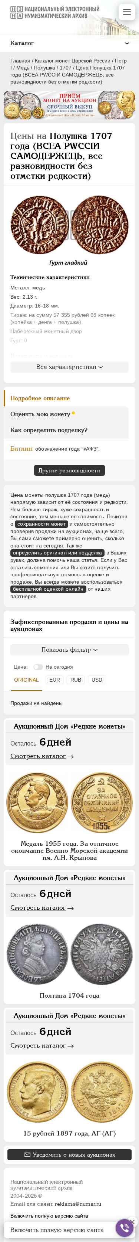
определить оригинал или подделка (57, 553)
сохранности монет (41, 524)
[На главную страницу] (55, 12)
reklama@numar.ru (78, 1204)
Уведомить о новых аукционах (74, 1154)
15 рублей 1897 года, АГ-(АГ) (69, 1133)
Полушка (44, 68)
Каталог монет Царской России (72, 61)
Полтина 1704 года (69, 995)
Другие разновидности (69, 470)
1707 (66, 68)
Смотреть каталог (38, 756)
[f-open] (124, 1228)
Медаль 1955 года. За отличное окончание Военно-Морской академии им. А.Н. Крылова (69, 850)
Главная (20, 61)
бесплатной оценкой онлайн (48, 589)
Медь (22, 68)
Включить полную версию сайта (49, 1216)
